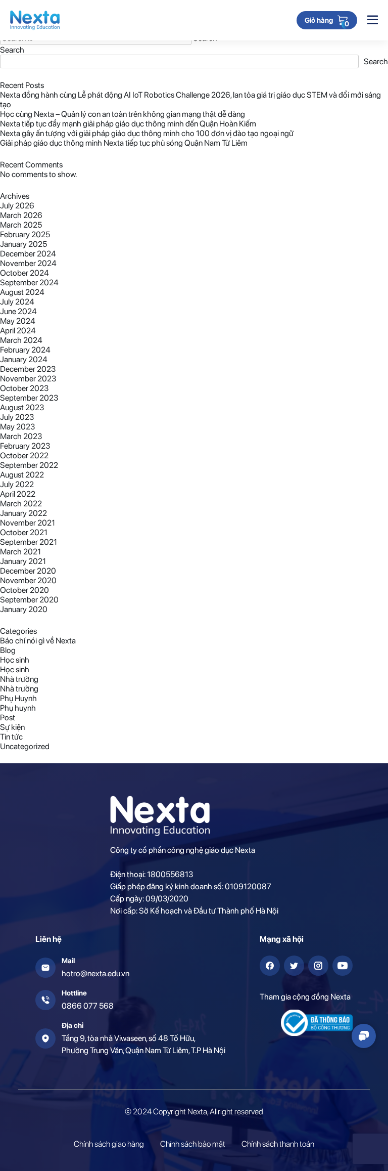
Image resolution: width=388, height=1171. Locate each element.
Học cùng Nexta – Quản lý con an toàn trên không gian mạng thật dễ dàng (122, 114)
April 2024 (18, 330)
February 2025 (25, 234)
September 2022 (29, 465)
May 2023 (17, 426)
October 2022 (24, 455)
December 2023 (28, 369)
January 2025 (23, 244)
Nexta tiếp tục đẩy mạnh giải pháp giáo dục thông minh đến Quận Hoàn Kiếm (128, 123)
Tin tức (11, 737)
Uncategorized (25, 746)
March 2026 (21, 215)
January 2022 (23, 513)
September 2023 (29, 398)
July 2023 (17, 417)
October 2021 (23, 532)
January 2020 (23, 609)
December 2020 (28, 571)
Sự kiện (12, 727)
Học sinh (14, 660)
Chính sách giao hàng (109, 1144)
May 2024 (17, 321)
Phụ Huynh (18, 698)
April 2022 (17, 494)
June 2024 (18, 311)
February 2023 (25, 446)
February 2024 (25, 350)
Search (12, 50)
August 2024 (22, 292)
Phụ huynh (18, 708)
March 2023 (21, 436)
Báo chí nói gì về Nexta (38, 640)
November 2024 (28, 263)
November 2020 (28, 580)
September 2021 (28, 542)
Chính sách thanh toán (277, 1144)
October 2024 (24, 273)
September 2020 (29, 599)
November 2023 (28, 378)
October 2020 (24, 590)
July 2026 (17, 205)
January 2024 (23, 359)
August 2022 (22, 475)
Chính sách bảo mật (192, 1144)
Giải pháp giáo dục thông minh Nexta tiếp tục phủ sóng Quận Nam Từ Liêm (124, 143)
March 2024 (21, 340)
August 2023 (22, 407)
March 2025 (21, 225)
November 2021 (27, 523)
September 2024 (29, 282)
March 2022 (21, 503)
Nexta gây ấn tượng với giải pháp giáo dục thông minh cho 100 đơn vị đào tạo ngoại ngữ (147, 133)
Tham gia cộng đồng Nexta (305, 997)
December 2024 (28, 253)
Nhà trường (19, 679)
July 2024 (17, 302)
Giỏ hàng (319, 20)
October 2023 (24, 388)
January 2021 (23, 561)
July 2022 (17, 484)
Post (7, 717)
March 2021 (20, 551)
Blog (8, 650)
